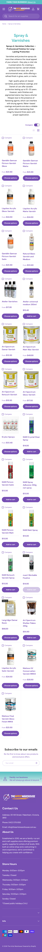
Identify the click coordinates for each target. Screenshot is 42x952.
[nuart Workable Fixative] (31, 563)
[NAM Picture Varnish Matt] (10, 518)
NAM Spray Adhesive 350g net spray (30, 485)
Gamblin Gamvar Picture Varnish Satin (9, 256)
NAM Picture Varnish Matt (8, 531)
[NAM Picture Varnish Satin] (10, 470)
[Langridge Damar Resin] (10, 608)
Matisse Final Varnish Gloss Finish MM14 (8, 719)
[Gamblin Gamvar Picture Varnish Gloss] (10, 148)
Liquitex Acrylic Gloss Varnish (9, 209)
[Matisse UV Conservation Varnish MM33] (31, 656)
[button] (38, 9)
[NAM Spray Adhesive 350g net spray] (31, 470)
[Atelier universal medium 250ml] (31, 289)
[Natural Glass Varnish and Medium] (31, 241)
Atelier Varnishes (10, 301)
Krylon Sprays (8, 437)
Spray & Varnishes (14, 24)
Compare (29, 125)
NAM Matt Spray (30, 530)
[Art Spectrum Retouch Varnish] (10, 380)
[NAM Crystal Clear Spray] (31, 425)
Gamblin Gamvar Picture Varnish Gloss (9, 163)
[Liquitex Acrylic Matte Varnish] (31, 196)
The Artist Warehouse (15, 946)
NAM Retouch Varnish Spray (8, 576)
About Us (31, 2)
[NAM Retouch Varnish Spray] (10, 563)
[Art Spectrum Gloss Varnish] (31, 380)
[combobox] (21, 16)
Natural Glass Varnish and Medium (29, 256)
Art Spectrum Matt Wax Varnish (31, 348)
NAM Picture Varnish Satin (8, 483)
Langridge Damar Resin (10, 621)
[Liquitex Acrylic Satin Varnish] (10, 656)
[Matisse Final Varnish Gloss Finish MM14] (10, 704)
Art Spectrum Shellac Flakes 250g (29, 623)
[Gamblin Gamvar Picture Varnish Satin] (10, 241)
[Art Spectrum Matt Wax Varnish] (31, 335)
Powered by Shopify (29, 946)
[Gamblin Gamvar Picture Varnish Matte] (31, 148)
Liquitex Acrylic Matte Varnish (30, 210)
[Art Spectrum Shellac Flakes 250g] (31, 608)
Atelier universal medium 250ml (30, 303)
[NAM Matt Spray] (31, 518)
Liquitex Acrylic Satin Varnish (9, 669)
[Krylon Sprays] (10, 425)
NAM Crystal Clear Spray (31, 438)
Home (4, 24)
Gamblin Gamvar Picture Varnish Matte (30, 163)
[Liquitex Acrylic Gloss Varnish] (10, 196)
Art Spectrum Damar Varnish (8, 348)
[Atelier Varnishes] (10, 289)
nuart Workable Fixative (30, 576)
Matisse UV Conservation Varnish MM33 (29, 671)
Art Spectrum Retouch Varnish (9, 393)
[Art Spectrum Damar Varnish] (10, 334)
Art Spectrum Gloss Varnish (29, 393)
